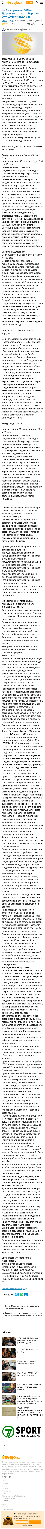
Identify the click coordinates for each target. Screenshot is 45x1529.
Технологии (6, 1491)
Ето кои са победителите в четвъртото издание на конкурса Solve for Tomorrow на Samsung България (29, 1400)
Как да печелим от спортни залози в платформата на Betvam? (29, 1386)
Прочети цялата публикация (13, 1289)
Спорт (4, 1486)
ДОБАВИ (29, 2)
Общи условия (7, 1509)
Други (11, 21)
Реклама (5, 1507)
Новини (4, 1481)
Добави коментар (37, 24)
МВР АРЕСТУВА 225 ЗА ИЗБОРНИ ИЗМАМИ (27, 1374)
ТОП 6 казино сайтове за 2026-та (27, 1350)
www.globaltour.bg (16, 30)
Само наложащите (21, 1522)
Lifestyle (5, 1488)
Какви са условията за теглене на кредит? (26, 1362)
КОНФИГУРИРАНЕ (27, 1525)
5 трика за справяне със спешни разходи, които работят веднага (27, 1340)
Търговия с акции (8, 1498)
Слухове (5, 1483)
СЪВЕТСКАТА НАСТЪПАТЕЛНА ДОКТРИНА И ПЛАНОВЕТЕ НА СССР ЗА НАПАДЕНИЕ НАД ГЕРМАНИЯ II (30, 1413)
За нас (4, 1504)
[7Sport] (22, 1432)
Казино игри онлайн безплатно (13, 1496)
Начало (4, 21)
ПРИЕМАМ (35, 1522)
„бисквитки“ (32, 1516)
